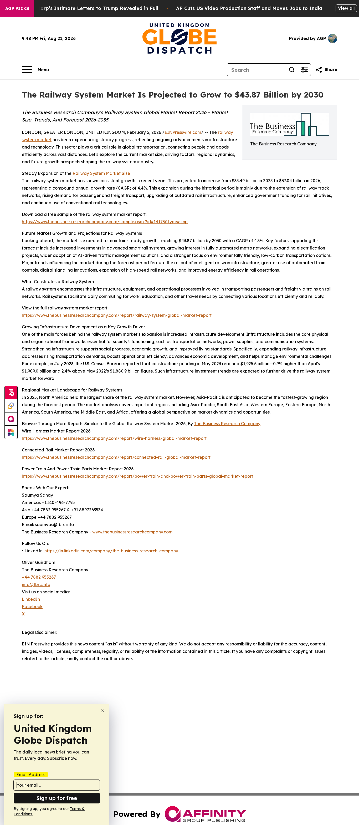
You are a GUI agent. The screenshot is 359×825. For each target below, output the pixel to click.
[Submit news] (11, 392)
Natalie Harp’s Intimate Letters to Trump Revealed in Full (87, 8)
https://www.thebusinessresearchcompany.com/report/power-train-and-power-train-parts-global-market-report (137, 476)
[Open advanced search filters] (304, 70)
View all (346, 8)
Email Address (30, 774)
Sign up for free (57, 798)
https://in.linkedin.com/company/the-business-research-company (111, 550)
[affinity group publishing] (11, 419)
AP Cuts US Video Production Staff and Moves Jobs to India (249, 8)
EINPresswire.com (183, 132)
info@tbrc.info (36, 584)
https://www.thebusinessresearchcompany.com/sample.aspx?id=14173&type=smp (105, 221)
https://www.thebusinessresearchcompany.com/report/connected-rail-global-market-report (116, 457)
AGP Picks (17, 8)
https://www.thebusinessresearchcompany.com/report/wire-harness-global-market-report (114, 438)
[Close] (102, 710)
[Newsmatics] (11, 432)
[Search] (291, 70)
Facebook (32, 606)
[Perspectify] (11, 405)
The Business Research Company (227, 423)
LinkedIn (31, 599)
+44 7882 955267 (39, 577)
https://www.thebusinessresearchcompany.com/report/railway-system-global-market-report (117, 315)
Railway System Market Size (101, 173)
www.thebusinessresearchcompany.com (132, 531)
